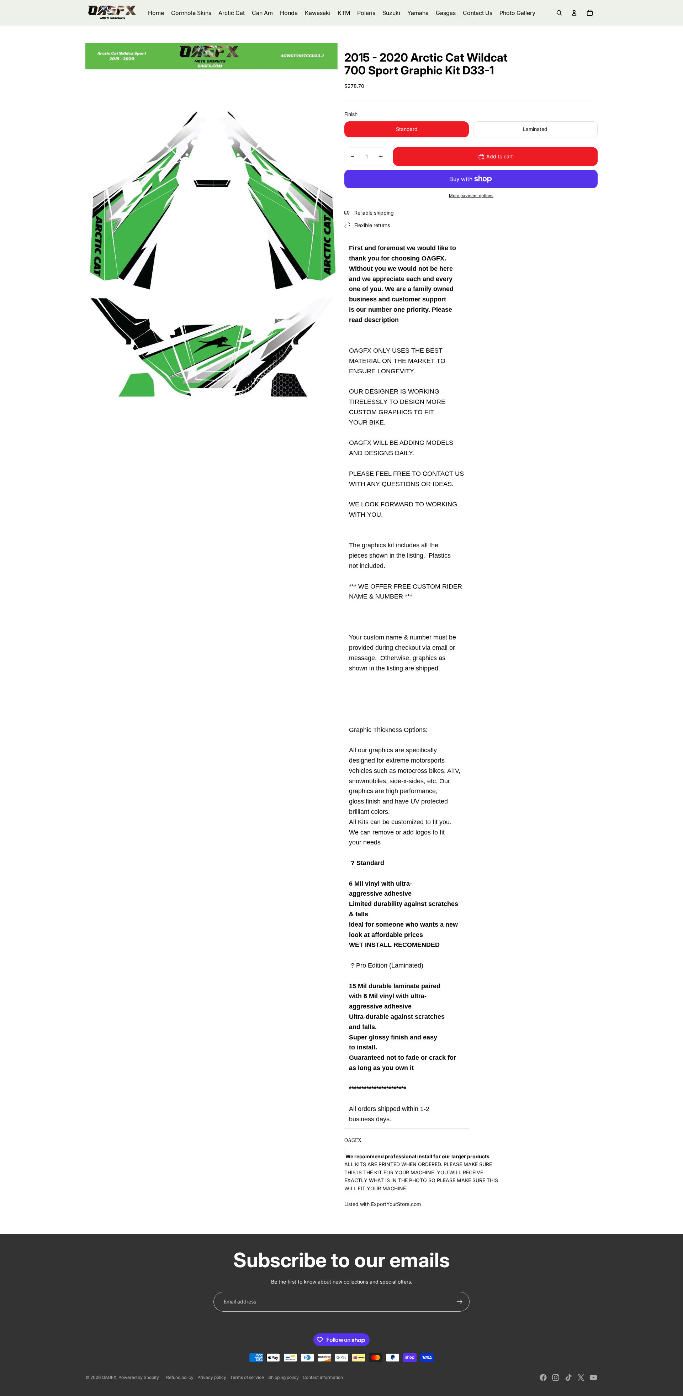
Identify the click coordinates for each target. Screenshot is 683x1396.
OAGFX (109, 1377)
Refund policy (180, 1377)
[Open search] (559, 13)
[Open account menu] (574, 13)
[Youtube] (593, 1377)
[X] (581, 1377)
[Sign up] (459, 1301)
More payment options (471, 195)
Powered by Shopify (138, 1377)
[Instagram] (555, 1377)
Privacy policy (211, 1377)
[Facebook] (543, 1377)
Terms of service (247, 1377)
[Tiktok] (568, 1377)
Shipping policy (283, 1377)
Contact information (323, 1377)
